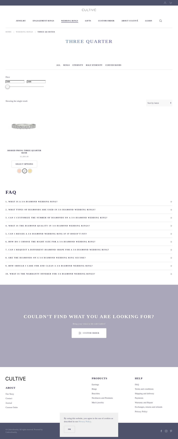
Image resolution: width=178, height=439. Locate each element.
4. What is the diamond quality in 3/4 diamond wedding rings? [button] (48, 226)
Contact (9, 398)
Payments (139, 398)
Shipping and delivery (144, 393)
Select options (24, 164)
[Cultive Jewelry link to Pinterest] (171, 431)
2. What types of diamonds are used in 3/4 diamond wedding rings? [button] (51, 210)
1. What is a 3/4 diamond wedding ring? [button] (32, 202)
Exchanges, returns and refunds (148, 407)
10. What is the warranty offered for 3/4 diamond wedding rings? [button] (50, 274)
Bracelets (96, 393)
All (58, 65)
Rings (66, 65)
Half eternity (94, 65)
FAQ (137, 384)
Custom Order (106, 21)
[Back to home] (89, 9)
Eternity (78, 65)
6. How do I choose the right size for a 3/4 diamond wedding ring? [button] (51, 242)
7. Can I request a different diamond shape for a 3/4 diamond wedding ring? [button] (57, 250)
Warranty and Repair (144, 402)
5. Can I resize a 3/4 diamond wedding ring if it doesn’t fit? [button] (46, 234)
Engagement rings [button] (43, 21)
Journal (9, 403)
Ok (69, 429)
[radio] (19, 171)
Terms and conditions (144, 389)
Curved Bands (113, 65)
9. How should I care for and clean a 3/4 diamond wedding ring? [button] (49, 266)
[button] (160, 21)
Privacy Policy (85, 421)
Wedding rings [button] (69, 21)
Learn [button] (148, 21)
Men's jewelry (98, 402)
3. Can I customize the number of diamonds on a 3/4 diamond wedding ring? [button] (56, 218)
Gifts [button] (88, 21)
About (11, 387)
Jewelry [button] (21, 21)
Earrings (95, 384)
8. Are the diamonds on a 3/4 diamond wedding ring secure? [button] (46, 258)
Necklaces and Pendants (102, 398)
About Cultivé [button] (130, 21)
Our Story (10, 394)
